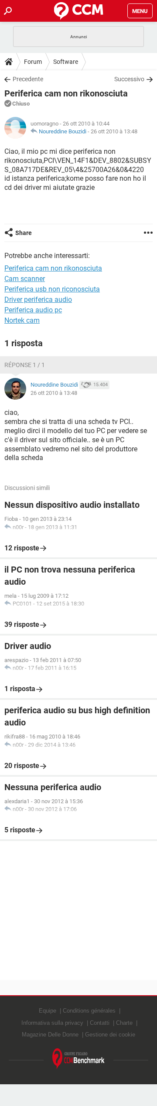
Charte (124, 1023)
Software (65, 61)
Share (23, 232)
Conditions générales (89, 1010)
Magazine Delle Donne (50, 1034)
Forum (33, 61)
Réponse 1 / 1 (24, 364)
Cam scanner (24, 279)
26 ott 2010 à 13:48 (114, 131)
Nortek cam (22, 320)
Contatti (99, 1023)
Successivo (129, 79)
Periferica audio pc (33, 310)
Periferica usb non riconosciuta (52, 289)
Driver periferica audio (38, 299)
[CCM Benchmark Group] (78, 1059)
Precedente (28, 79)
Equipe (47, 1010)
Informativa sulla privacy (52, 1023)
